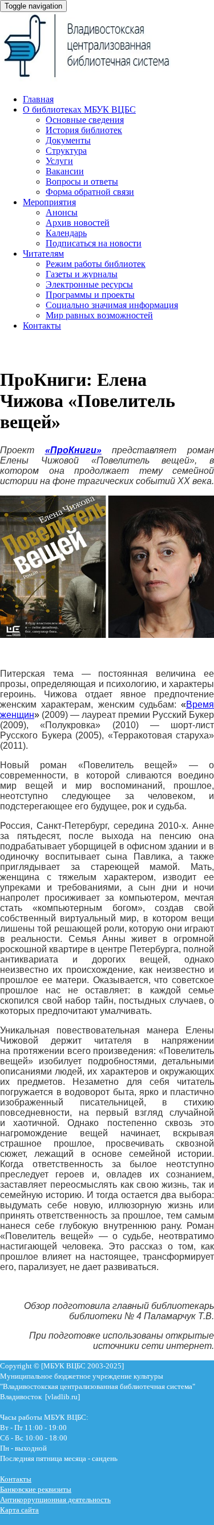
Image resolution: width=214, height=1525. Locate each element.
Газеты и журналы (82, 274)
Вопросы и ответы (82, 181)
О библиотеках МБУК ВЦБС (79, 109)
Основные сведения (85, 120)
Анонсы (62, 212)
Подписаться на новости (94, 243)
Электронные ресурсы (89, 284)
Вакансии (65, 171)
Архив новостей (78, 222)
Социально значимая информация (112, 305)
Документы (68, 140)
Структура (66, 150)
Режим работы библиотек (96, 264)
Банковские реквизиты (35, 1489)
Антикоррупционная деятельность (55, 1499)
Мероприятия (49, 202)
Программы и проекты (90, 295)
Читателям (43, 253)
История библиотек (84, 130)
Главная (38, 99)
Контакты (42, 325)
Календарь (66, 233)
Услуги (59, 161)
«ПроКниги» (73, 450)
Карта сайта (19, 1510)
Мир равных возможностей (99, 315)
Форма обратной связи (90, 192)
